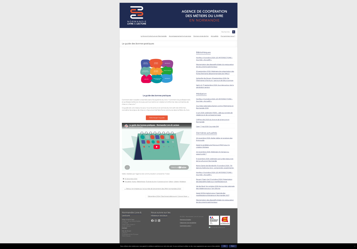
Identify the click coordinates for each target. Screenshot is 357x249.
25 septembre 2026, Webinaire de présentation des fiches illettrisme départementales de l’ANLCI (215, 73)
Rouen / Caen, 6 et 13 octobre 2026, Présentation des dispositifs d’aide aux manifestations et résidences (214, 181)
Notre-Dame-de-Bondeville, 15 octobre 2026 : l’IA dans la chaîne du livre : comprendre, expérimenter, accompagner (215, 167)
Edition (171, 181)
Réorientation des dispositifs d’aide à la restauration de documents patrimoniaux (215, 66)
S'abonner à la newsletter (188, 223)
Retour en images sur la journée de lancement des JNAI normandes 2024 (152, 189)
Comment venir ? (185, 226)
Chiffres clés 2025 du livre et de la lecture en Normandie (212, 121)
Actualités (214, 36)
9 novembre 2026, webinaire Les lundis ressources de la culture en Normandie (214, 160)
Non (232, 246)
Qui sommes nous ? (228, 36)
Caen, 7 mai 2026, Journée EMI (207, 126)
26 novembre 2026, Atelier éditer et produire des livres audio (214, 139)
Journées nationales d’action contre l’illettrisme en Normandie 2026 (215, 107)
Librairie (176, 181)
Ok (224, 246)
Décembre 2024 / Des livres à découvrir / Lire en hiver (168, 196)
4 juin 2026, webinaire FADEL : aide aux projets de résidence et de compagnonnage (214, 114)
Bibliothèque (141, 181)
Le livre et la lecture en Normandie (154, 36)
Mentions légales (185, 219)
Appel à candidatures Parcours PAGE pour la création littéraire (213, 146)
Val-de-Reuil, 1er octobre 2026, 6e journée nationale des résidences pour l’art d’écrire (215, 187)
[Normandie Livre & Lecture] (178, 4)
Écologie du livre (151, 181)
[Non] (355, 246)
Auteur (134, 181)
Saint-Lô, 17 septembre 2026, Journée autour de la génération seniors (215, 86)
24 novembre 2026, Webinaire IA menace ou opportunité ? (212, 153)
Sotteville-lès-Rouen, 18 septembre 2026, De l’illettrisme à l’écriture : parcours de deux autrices (214, 79)
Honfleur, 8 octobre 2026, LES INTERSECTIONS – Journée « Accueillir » (214, 59)
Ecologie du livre (162, 181)
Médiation (182, 181)
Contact (124, 228)
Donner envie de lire (201, 36)
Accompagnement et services (180, 36)
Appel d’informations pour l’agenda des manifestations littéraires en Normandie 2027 (212, 194)
